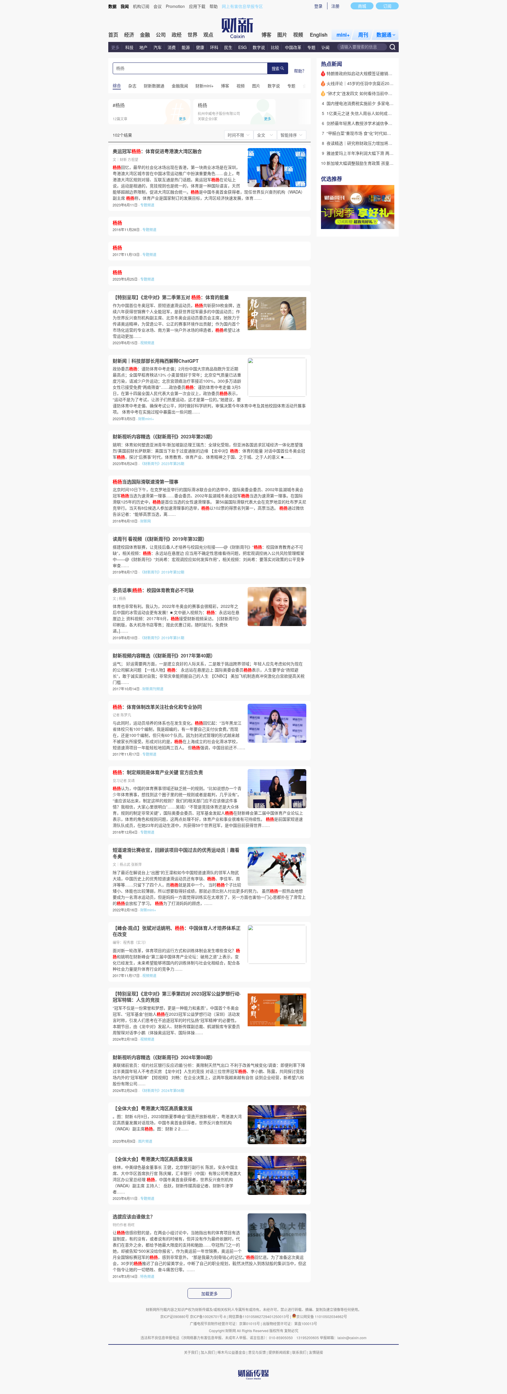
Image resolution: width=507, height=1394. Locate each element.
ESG (242, 47)
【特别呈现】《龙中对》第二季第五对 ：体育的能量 (171, 297)
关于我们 (191, 1352)
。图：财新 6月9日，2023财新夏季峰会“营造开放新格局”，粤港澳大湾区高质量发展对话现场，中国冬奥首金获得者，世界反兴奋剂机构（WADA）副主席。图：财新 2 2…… (177, 1122)
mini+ (343, 34)
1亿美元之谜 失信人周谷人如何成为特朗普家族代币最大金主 (382, 113)
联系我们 (299, 1352)
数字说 (259, 47)
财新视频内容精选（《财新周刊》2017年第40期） (164, 655)
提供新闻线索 (279, 1352)
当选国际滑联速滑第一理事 (145, 482)
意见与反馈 (257, 1352)
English (318, 34)
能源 (186, 47)
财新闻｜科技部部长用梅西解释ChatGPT (156, 361)
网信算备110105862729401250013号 (259, 1316)
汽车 (157, 47)
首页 (113, 34)
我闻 (125, 6)
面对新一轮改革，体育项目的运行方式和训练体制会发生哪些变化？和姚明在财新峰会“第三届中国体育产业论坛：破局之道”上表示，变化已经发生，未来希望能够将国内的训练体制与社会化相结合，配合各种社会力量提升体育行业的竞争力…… (176, 959)
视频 (298, 34)
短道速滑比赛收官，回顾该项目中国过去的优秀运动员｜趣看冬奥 (176, 853)
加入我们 (208, 1352)
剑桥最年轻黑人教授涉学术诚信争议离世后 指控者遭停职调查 (383, 123)
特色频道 (147, 1276)
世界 (192, 34)
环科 (214, 47)
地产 (143, 47)
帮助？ (300, 71)
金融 (145, 34)
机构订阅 (141, 6)
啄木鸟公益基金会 (231, 1352)
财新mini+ (146, 418)
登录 (318, 6)
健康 (200, 47)
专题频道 (147, 204)
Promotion (175, 6)
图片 (282, 34)
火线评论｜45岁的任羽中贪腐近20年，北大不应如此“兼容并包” (384, 83)
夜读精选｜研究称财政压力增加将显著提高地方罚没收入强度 (382, 143)
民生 (228, 47)
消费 (172, 47)
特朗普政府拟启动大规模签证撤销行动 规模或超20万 (375, 73)
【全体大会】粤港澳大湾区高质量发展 (152, 1108)
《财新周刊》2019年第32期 (162, 571)
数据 (112, 6)
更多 (115, 47)
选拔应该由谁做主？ (134, 1216)
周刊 (363, 34)
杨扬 (202, 105)
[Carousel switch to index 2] (384, 222)
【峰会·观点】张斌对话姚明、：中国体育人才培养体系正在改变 (177, 931)
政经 (177, 34)
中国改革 (293, 47)
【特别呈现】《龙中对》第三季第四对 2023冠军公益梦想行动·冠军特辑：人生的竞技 (177, 997)
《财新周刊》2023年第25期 (162, 463)
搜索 (275, 69)
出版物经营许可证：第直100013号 (290, 1323)
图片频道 (145, 1141)
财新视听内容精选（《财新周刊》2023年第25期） (164, 436)
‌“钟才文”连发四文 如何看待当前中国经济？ (366, 93)
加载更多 (209, 1293)
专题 (311, 47)
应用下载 (197, 6)
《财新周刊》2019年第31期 (162, 637)
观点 (208, 34)
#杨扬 (119, 105)
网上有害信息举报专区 (242, 6)
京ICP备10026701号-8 (208, 1316)
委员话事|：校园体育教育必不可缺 (153, 590)
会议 (157, 6)
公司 (161, 34)
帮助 (213, 6)
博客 (266, 34)
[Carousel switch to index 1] (378, 222)
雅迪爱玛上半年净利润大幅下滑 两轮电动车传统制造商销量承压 (385, 153)
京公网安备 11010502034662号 (321, 1316)
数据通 (383, 34)
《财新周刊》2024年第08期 (162, 1090)
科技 (129, 47)
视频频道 (147, 342)
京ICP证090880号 (174, 1316)
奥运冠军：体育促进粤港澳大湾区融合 (157, 151)
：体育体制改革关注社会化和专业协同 (157, 707)
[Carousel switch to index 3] (389, 222)
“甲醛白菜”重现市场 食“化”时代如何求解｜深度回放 (373, 133)
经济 (129, 34)
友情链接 (316, 1352)
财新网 (145, 520)
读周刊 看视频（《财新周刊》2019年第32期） (160, 539)
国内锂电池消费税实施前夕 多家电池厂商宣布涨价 (372, 103)
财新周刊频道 (152, 688)
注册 (335, 6)
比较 (275, 47)
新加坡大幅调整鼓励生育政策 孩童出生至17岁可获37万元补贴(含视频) (391, 163)
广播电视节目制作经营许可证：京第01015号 (225, 1323)
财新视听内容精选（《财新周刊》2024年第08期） (164, 1057)
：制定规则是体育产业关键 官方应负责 (158, 772)
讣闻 (325, 47)
